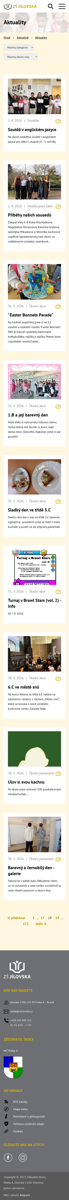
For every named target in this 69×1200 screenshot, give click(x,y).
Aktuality (41, 37)
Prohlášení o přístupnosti (29, 1116)
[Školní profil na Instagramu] (22, 1161)
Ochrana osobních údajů (28, 1124)
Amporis (25, 1195)
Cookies (18, 1131)
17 (42, 918)
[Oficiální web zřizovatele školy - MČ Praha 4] (13, 1077)
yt (12, 1195)
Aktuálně (23, 37)
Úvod (7, 37)
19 (57, 918)
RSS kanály (20, 1102)
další (39, 924)
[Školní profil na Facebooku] (8, 1161)
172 (25, 924)
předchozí (17, 918)
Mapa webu (20, 1109)
